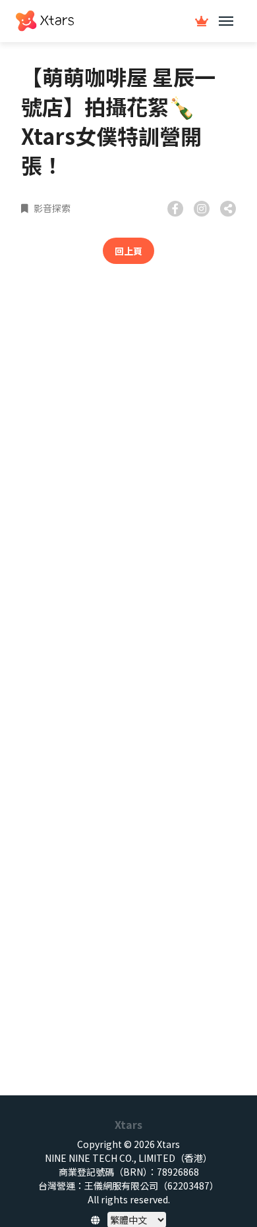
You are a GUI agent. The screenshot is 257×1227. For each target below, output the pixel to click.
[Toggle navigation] (226, 21)
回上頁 (128, 250)
